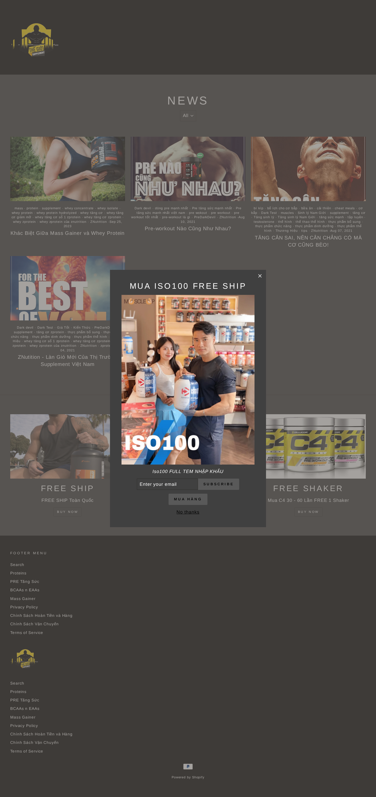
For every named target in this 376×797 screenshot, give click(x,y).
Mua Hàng (188, 499)
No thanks (187, 512)
